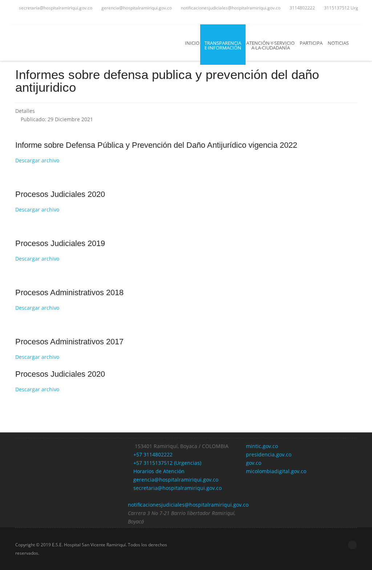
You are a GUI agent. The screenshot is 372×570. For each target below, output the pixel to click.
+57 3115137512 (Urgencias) (166, 462)
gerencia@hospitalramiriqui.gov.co (136, 8)
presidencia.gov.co (268, 454)
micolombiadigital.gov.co (276, 471)
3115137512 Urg (340, 8)
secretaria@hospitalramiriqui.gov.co (55, 8)
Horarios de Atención (158, 471)
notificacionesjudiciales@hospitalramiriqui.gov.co (230, 8)
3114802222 (301, 8)
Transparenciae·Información (223, 45)
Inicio (192, 43)
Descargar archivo (37, 160)
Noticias (338, 43)
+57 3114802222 (152, 454)
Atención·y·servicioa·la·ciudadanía (270, 45)
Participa (311, 43)
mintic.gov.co (262, 446)
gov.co (253, 462)
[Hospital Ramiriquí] (63, 42)
